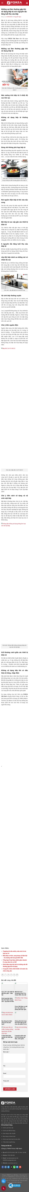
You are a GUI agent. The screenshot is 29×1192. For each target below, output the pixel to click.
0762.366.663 (11, 1155)
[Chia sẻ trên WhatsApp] (2, 975)
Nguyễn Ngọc (17, 16)
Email (4, 1073)
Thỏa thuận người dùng (9, 1142)
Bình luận (6, 1052)
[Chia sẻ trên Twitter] (8, 975)
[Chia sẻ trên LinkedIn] (17, 975)
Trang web (6, 1080)
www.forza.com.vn (12, 1163)
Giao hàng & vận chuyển (9, 1133)
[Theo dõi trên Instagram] (5, 1167)
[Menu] (2, 3)
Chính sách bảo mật (8, 1127)
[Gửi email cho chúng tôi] (11, 1167)
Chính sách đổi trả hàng (9, 1130)
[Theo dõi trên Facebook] (2, 1167)
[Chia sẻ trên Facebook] (5, 975)
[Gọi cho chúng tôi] (14, 1167)
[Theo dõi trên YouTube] (20, 1167)
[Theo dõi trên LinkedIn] (17, 1167)
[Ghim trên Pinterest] (14, 975)
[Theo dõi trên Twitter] (8, 1167)
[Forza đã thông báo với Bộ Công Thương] (14, 1185)
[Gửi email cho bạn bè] (11, 975)
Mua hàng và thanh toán (9, 1136)
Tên (4, 1065)
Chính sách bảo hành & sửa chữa (11, 1139)
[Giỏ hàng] (27, 3)
